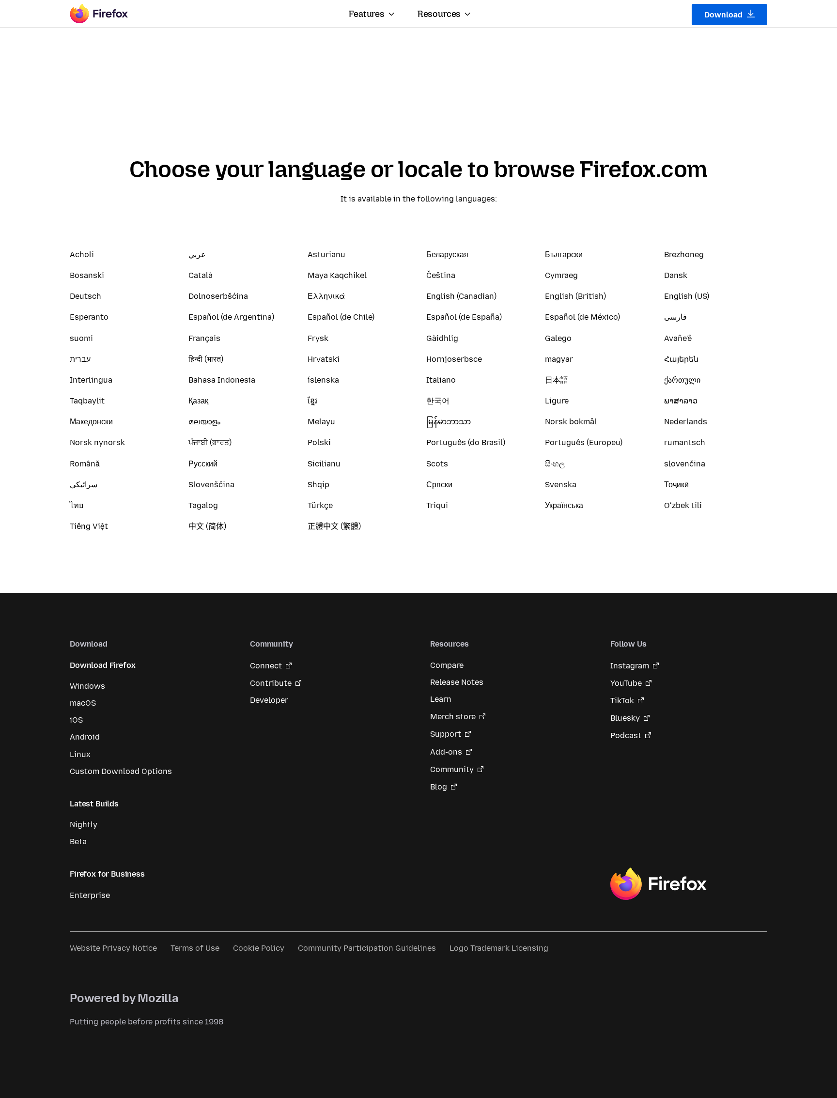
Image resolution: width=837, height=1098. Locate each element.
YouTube (626, 683)
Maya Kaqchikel (337, 275)
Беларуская (447, 254)
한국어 (438, 400)
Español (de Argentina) (231, 317)
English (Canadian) (461, 296)
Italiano (441, 380)
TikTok (622, 700)
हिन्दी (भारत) (205, 359)
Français (204, 338)
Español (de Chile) (341, 317)
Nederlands (685, 421)
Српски (439, 484)
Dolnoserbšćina (218, 296)
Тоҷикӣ (676, 484)
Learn (440, 699)
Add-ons (446, 752)
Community (452, 769)
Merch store (453, 716)
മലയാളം (204, 421)
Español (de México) (582, 317)
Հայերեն (681, 359)
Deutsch (85, 296)
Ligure (557, 400)
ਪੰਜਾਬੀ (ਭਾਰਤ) (210, 442)
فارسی (675, 317)
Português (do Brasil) (465, 442)
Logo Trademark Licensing (499, 948)
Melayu (321, 421)
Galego (558, 338)
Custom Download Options (121, 771)
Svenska (560, 484)
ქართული (682, 380)
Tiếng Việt (89, 526)
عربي (197, 254)
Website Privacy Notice (113, 948)
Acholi (82, 254)
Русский (202, 463)
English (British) (575, 296)
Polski (319, 442)
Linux (80, 754)
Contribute (271, 683)
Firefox (658, 883)
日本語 (556, 380)
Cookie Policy (258, 948)
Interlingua (91, 380)
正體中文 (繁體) (334, 526)
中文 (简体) (207, 526)
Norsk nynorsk (97, 442)
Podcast (625, 735)
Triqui (437, 505)
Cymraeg (561, 275)
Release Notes (456, 682)
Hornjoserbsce (454, 359)
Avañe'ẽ (678, 338)
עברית (80, 359)
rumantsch (684, 442)
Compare (447, 665)
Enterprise (90, 895)
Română (85, 463)
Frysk (318, 338)
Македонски (91, 421)
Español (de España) (464, 317)
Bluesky (625, 718)
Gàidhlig (442, 338)
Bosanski (87, 275)
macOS (83, 703)
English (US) (686, 296)
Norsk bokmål (571, 421)
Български (564, 254)
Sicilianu (324, 463)
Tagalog (203, 505)
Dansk (675, 275)
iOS (76, 720)
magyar (559, 359)
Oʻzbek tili (683, 505)
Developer (269, 700)
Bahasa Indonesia (221, 380)
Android (85, 737)
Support (445, 734)
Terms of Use (194, 948)
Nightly (83, 824)
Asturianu (326, 254)
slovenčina (684, 463)
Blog (438, 786)
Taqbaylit (87, 400)
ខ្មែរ (312, 400)
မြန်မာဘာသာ (448, 421)
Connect (266, 665)
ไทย (76, 505)
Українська (564, 505)
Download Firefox (102, 665)
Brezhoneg (684, 254)
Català (200, 275)
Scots (437, 463)
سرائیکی (83, 484)
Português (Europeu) (583, 442)
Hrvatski (324, 359)
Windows (87, 686)
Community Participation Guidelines (367, 948)
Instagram (629, 665)
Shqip (318, 484)
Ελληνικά (326, 296)
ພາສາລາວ (681, 400)
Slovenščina (211, 484)
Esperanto (89, 317)
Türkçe (320, 505)
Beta (78, 841)
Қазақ (198, 400)
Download (724, 14)
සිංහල (555, 463)
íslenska (323, 380)
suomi (81, 338)
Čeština (440, 275)
